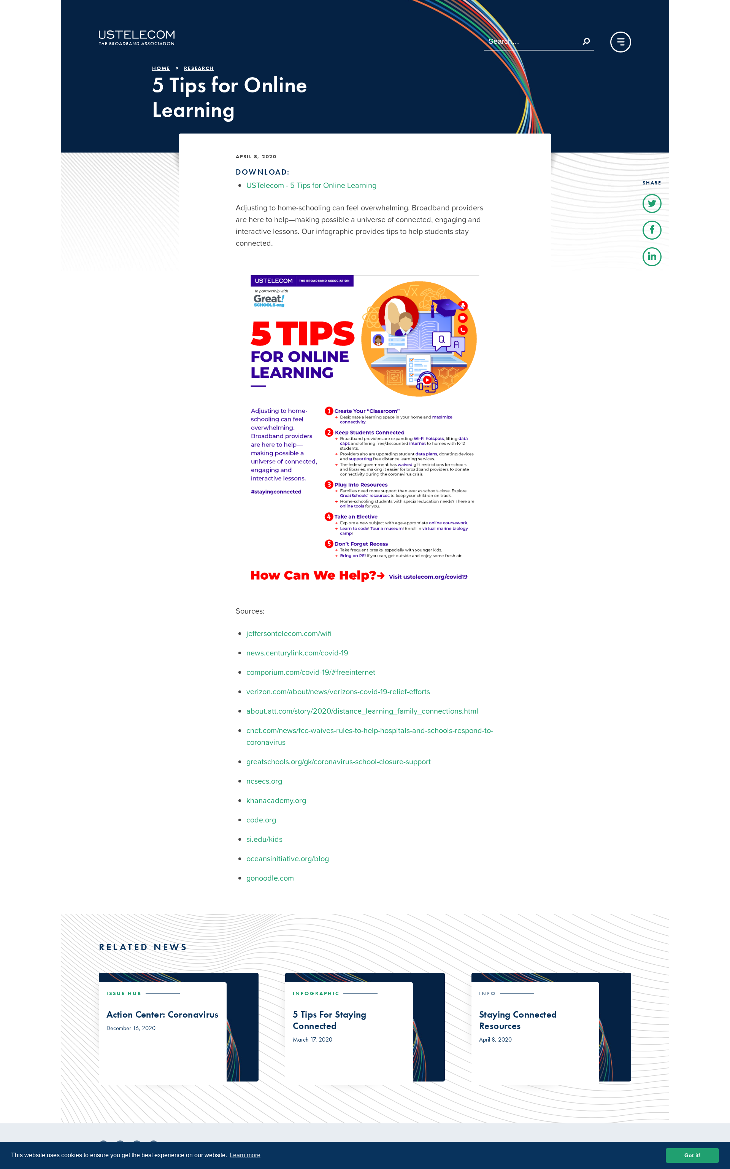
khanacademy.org (276, 800)
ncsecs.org (264, 781)
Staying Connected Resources (518, 1020)
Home (161, 68)
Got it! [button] (692, 1155)
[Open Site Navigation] (620, 42)
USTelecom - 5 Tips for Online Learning (311, 185)
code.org (261, 819)
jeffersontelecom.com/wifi (289, 633)
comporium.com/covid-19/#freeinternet (310, 672)
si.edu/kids (264, 839)
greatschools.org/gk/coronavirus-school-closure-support (338, 761)
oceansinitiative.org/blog (287, 858)
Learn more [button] (245, 1155)
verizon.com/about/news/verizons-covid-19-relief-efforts (338, 691)
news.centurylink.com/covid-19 (297, 652)
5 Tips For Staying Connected (330, 1020)
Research (199, 68)
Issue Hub (124, 993)
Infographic (316, 993)
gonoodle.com (270, 878)
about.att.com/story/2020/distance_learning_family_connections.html (362, 711)
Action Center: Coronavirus (162, 1014)
